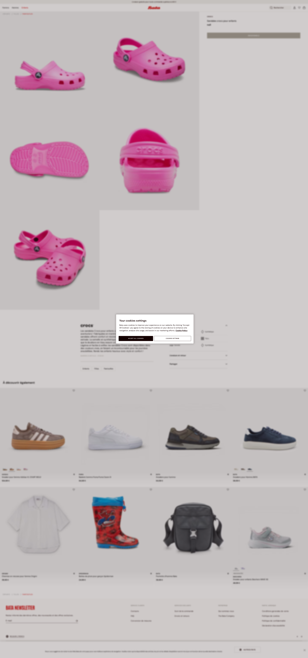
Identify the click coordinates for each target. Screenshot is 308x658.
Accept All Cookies (136, 338)
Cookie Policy (181, 330)
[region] (155, 329)
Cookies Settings (172, 338)
